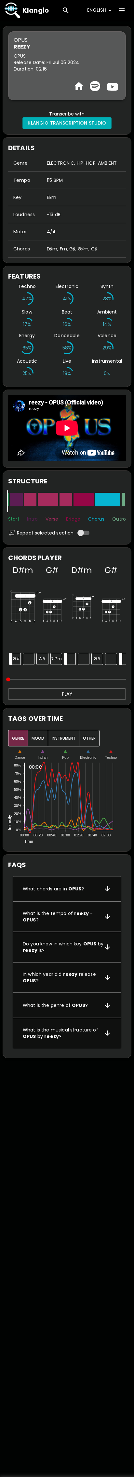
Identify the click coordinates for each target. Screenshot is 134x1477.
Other (89, 738)
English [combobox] (96, 10)
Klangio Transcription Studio (67, 123)
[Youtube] (111, 86)
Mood (38, 738)
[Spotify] (95, 86)
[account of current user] (121, 10)
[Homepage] (79, 86)
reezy (22, 46)
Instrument (63, 738)
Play (67, 694)
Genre (18, 738)
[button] (67, 889)
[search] (66, 10)
